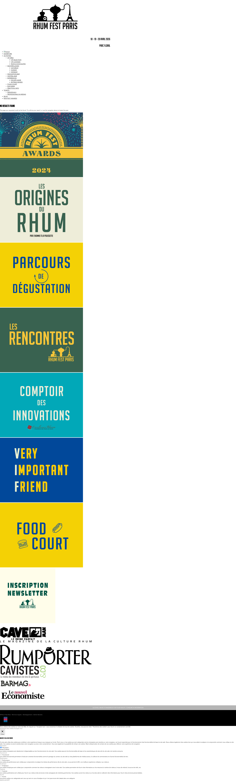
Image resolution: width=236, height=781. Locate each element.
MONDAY (14, 72)
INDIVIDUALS (11, 92)
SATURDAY (14, 68)
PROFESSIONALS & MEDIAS (16, 94)
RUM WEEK (11, 86)
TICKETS (6, 90)
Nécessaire (5, 748)
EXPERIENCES (12, 78)
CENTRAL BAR (12, 76)
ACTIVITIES (7, 56)
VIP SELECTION (16, 60)
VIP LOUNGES (15, 62)
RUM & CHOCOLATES (18, 64)
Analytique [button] (3, 764)
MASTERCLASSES (13, 66)
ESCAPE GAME (16, 80)
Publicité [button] (2, 769)
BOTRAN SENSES (17, 82)
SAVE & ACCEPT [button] (5, 780)
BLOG (6, 96)
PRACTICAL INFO (13, 88)
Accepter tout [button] (18, 728)
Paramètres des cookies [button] (7, 728)
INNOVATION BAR (13, 74)
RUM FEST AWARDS (10, 98)
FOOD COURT (12, 84)
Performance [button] (3, 758)
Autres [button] (2, 775)
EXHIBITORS (8, 54)
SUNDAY (14, 70)
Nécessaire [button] (3, 746)
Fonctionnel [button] (3, 753)
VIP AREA (10, 58)
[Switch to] (7, 52)
